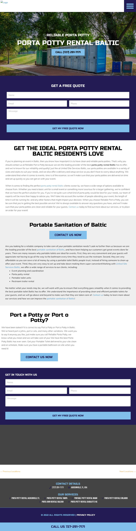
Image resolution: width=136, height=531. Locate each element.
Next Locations (128, 471)
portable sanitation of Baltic (51, 249)
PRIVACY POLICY (86, 515)
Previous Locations (10, 471)
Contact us (74, 206)
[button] (130, 6)
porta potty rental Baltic (52, 185)
